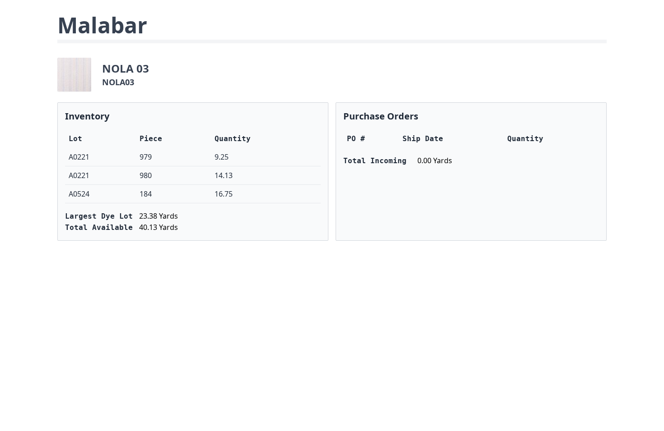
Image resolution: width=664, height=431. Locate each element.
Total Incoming (375, 160)
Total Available (99, 227)
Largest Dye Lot (99, 216)
